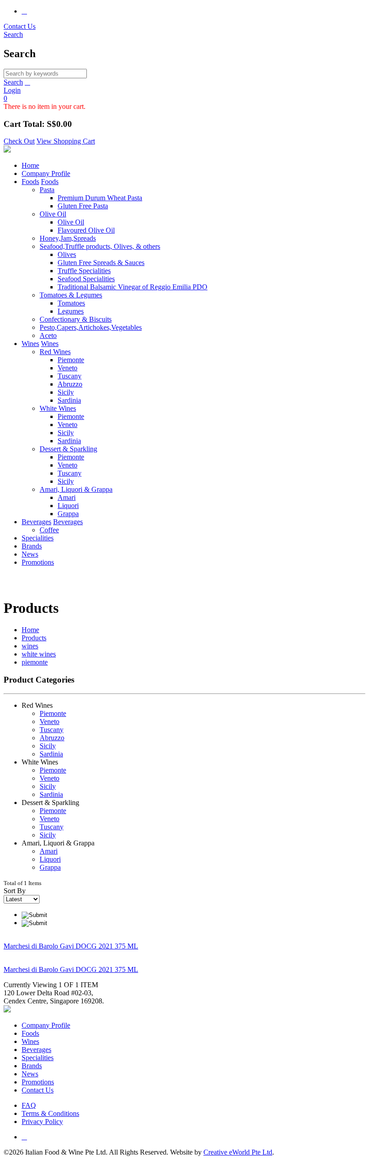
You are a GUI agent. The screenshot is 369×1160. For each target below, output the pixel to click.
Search (13, 82)
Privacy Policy (42, 1121)
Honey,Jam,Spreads (68, 238)
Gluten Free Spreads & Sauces (101, 262)
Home (30, 165)
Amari (67, 497)
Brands (32, 546)
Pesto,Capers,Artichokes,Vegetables (91, 327)
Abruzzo (70, 384)
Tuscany (69, 376)
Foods (30, 181)
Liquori (68, 505)
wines (30, 646)
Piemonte (71, 360)
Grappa (68, 513)
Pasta (47, 189)
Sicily (66, 392)
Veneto (67, 368)
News (30, 554)
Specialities (38, 538)
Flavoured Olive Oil (86, 230)
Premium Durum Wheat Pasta (100, 198)
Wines (30, 343)
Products (34, 638)
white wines (39, 654)
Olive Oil (53, 214)
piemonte (35, 662)
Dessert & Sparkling (68, 449)
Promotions (38, 562)
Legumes (71, 311)
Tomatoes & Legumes (71, 295)
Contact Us (20, 26)
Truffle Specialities (84, 270)
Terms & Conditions (50, 1113)
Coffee (49, 530)
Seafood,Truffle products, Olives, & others (100, 246)
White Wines (58, 408)
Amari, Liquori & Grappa (76, 489)
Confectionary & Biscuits (76, 319)
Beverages (36, 522)
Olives (67, 254)
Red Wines (55, 351)
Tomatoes (71, 303)
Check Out (19, 141)
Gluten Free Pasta (83, 206)
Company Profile (46, 173)
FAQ (29, 1105)
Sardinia (69, 400)
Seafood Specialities (86, 279)
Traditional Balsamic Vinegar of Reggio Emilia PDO (132, 287)
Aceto (48, 335)
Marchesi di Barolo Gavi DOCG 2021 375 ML (71, 946)
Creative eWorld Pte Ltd (237, 1152)
